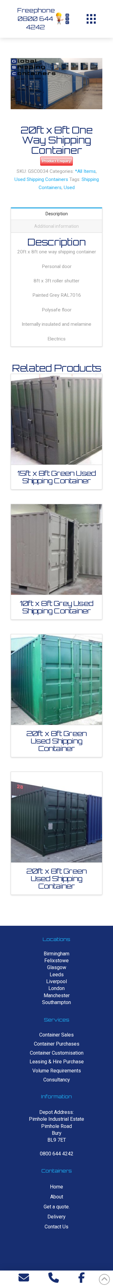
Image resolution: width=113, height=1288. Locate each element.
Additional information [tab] (56, 226)
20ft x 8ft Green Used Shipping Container (56, 741)
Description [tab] (57, 213)
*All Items (85, 171)
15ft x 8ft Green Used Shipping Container (56, 477)
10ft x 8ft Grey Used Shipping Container (56, 607)
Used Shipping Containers (41, 179)
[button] (91, 19)
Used (69, 187)
